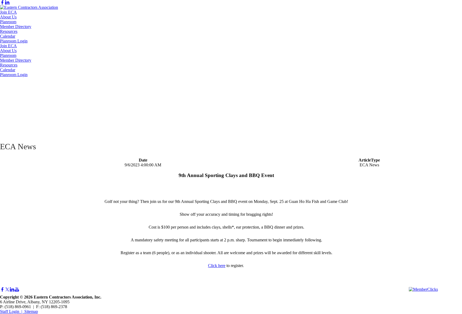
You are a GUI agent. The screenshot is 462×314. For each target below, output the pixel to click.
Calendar (7, 36)
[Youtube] (17, 289)
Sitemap (31, 311)
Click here (216, 265)
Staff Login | (12, 311)
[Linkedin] (7, 2)
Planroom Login (14, 41)
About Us (8, 17)
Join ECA (8, 12)
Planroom (8, 21)
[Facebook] (2, 2)
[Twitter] (7, 289)
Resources (8, 31)
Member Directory (15, 26)
